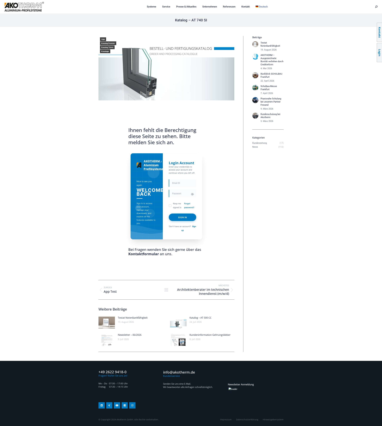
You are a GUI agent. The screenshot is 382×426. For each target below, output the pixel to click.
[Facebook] (125, 405)
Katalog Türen (107, 47)
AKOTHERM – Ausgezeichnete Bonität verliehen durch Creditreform (272, 60)
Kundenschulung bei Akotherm (270, 116)
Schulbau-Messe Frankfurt (269, 88)
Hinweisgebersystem (273, 419)
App (103, 39)
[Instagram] (132, 405)
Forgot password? (189, 205)
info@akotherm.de (179, 372)
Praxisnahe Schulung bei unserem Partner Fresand (271, 101)
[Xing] (109, 405)
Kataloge (105, 51)
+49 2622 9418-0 (112, 371)
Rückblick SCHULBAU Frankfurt (271, 75)
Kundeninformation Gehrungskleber (210, 334)
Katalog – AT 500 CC (200, 317)
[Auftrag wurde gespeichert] (106, 323)
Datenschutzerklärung (247, 419)
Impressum (226, 419)
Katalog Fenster (108, 43)
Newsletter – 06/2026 (129, 334)
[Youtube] (117, 405)
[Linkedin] (101, 405)
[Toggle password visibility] (192, 194)
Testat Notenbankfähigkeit (133, 317)
